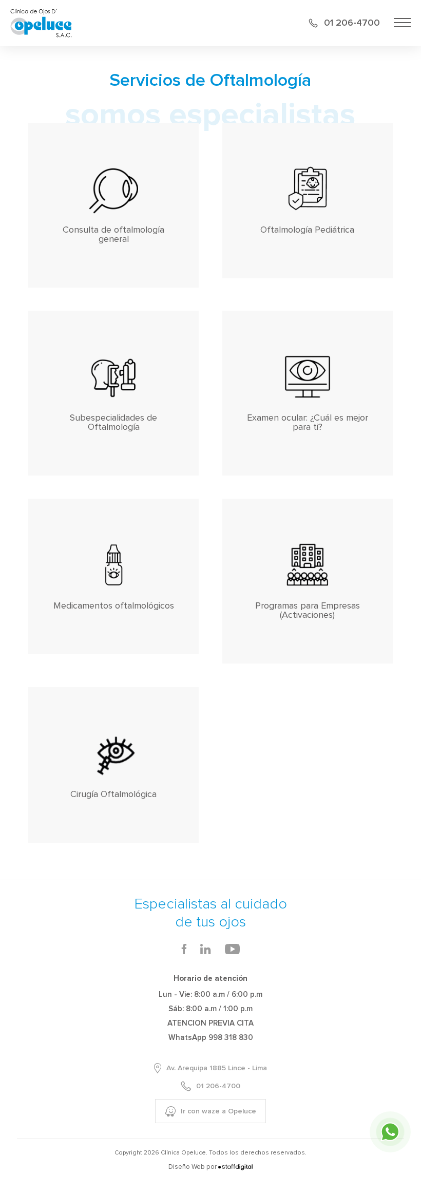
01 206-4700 (352, 23)
